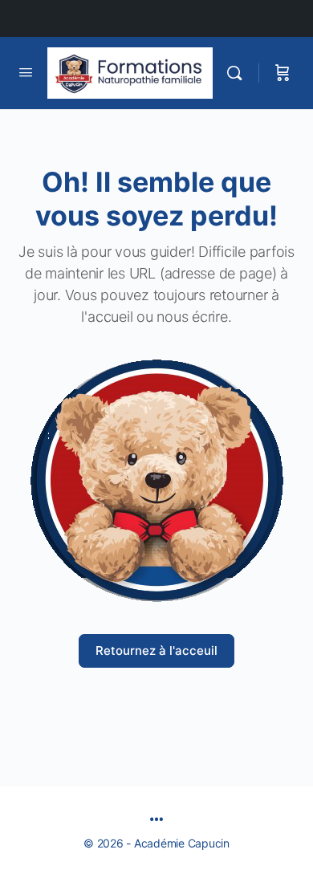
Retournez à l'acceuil (156, 650)
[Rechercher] (238, 73)
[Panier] (282, 73)
